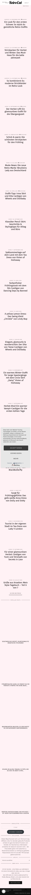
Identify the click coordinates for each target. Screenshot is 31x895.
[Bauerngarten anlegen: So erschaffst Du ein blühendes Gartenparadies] (15, 706)
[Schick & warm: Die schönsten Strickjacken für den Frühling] (15, 125)
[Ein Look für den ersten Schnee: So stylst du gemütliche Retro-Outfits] (15, 10)
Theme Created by (22, 893)
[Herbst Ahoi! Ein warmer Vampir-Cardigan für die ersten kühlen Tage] (15, 394)
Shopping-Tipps (16, 2)
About (27, 2)
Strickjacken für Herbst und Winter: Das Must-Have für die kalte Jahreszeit (16, 54)
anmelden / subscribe (15, 832)
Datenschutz (17, 890)
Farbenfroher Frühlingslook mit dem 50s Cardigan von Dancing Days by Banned (15, 287)
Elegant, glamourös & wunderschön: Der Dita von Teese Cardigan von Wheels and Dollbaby (15, 346)
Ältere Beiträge (15, 593)
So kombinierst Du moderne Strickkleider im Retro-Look (15, 83)
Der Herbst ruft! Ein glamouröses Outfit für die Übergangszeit (15, 111)
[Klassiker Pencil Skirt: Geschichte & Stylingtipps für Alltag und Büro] (15, 210)
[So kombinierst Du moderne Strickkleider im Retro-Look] (15, 69)
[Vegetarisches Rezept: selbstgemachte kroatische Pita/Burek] (15, 621)
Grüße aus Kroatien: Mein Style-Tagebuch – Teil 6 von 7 (15, 585)
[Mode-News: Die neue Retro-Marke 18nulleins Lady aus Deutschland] (15, 153)
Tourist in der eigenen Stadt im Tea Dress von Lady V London (16, 526)
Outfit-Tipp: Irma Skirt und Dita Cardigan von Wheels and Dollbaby (15, 196)
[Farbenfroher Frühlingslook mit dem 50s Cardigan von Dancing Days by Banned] (15, 271)
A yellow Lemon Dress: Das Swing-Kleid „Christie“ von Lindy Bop (15, 316)
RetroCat (8, 890)
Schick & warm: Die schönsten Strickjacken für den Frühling (16, 139)
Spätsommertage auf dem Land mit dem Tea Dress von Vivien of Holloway (15, 256)
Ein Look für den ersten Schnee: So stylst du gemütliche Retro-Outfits (15, 24)
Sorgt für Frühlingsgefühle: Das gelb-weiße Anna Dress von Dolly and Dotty (15, 497)
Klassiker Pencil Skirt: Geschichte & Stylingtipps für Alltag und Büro (15, 225)
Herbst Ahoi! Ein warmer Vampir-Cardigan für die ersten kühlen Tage (15, 408)
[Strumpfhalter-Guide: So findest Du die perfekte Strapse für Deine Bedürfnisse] (15, 663)
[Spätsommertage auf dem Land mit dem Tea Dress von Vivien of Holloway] (15, 240)
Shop (7, 2)
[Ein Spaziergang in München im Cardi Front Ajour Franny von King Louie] (15, 422)
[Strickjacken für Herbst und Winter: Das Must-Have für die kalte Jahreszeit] (15, 38)
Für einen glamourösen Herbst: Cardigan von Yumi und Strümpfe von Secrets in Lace (15, 556)
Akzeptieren (16, 448)
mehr (15, 458)
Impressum (5, 891)
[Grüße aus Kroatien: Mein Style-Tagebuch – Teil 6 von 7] (15, 570)
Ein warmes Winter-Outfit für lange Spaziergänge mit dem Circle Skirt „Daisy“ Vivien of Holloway (15, 377)
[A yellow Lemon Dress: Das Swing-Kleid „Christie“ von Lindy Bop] (15, 302)
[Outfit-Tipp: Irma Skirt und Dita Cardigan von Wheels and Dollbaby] (15, 181)
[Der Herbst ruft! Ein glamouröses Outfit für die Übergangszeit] (15, 97)
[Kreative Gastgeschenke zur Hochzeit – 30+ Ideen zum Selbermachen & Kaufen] (15, 791)
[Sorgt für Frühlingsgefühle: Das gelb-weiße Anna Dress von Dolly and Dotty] (15, 481)
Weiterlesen (15, 882)
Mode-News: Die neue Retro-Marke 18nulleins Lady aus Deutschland (15, 168)
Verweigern (16, 453)
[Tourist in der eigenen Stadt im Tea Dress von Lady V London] (15, 512)
